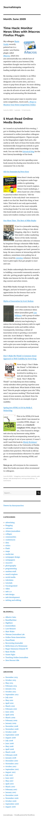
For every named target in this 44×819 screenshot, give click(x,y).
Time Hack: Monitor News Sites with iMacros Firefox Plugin (21, 31)
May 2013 (9, 683)
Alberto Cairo (10, 617)
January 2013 (10, 689)
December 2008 (11, 726)
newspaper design (12, 557)
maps (7, 551)
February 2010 (11, 709)
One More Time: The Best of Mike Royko (19, 221)
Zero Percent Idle (12, 660)
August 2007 (10, 772)
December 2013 (11, 677)
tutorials (17, 110)
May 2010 (9, 700)
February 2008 (11, 755)
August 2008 (10, 738)
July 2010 (9, 697)
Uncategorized (11, 586)
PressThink (10, 640)
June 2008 (9, 743)
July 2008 (9, 741)
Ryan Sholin (10, 652)
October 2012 (10, 692)
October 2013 (10, 680)
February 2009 (11, 720)
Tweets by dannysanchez (13, 506)
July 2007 (9, 775)
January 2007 (10, 792)
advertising (10, 522)
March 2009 (10, 718)
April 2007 (9, 784)
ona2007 (8, 563)
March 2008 (10, 752)
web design (10, 594)
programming (11, 569)
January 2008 (10, 758)
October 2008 (10, 732)
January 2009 (10, 723)
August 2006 (10, 807)
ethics (7, 545)
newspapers (10, 560)
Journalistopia (12, 7)
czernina (19, 258)
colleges (8, 534)
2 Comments (26, 110)
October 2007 (10, 766)
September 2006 (12, 804)
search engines (11, 574)
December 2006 (11, 795)
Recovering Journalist (14, 643)
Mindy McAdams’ (30, 442)
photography (10, 566)
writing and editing (27, 478)
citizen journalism (12, 531)
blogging (17, 476)
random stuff (10, 571)
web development (15, 478)
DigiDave (9, 623)
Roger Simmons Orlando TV (16, 649)
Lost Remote (10, 629)
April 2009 (9, 715)
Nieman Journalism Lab (15, 634)
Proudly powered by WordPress (24, 815)
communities (25, 476)
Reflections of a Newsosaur (16, 646)
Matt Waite (10, 632)
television (9, 580)
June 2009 (9, 712)
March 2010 (10, 706)
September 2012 (12, 695)
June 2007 (9, 778)
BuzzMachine (10, 620)
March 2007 (10, 787)
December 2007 (11, 761)
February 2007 (11, 789)
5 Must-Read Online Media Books (18, 120)
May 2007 (9, 781)
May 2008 (9, 746)
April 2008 (9, 749)
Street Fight (10, 655)
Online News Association (15, 637)
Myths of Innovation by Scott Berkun (18, 301)
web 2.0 (8, 592)
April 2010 (9, 703)
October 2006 (10, 801)
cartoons (9, 528)
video (7, 589)
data (7, 543)
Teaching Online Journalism (16, 657)
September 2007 (12, 769)
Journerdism (10, 626)
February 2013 (11, 686)
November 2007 (11, 764)
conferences (10, 540)
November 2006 (12, 798)
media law (9, 554)
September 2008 (12, 735)
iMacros (6, 56)
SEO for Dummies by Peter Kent (16, 172)
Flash (7, 548)
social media (10, 577)
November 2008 (11, 729)
